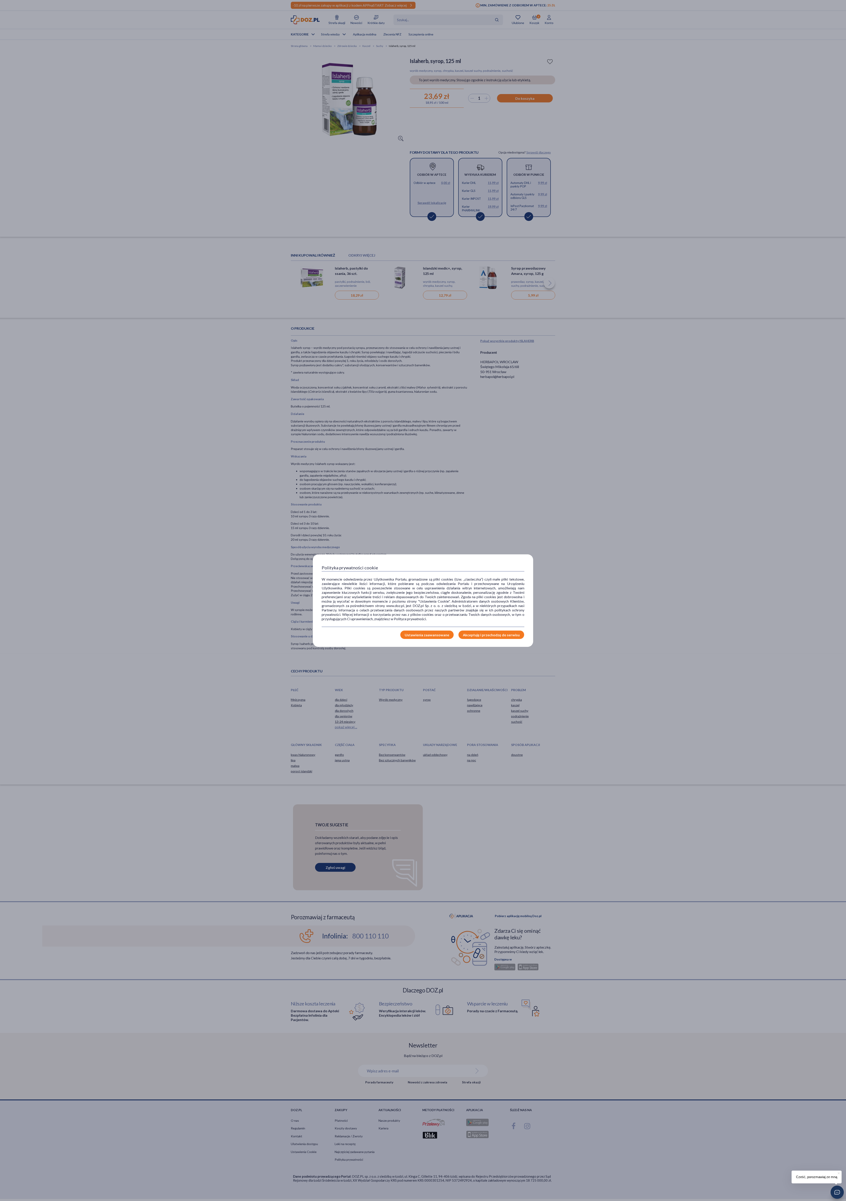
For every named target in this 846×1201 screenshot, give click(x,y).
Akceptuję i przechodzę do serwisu (491, 635)
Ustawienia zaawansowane (427, 635)
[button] (837, 1192)
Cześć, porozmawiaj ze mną (816, 1177)
